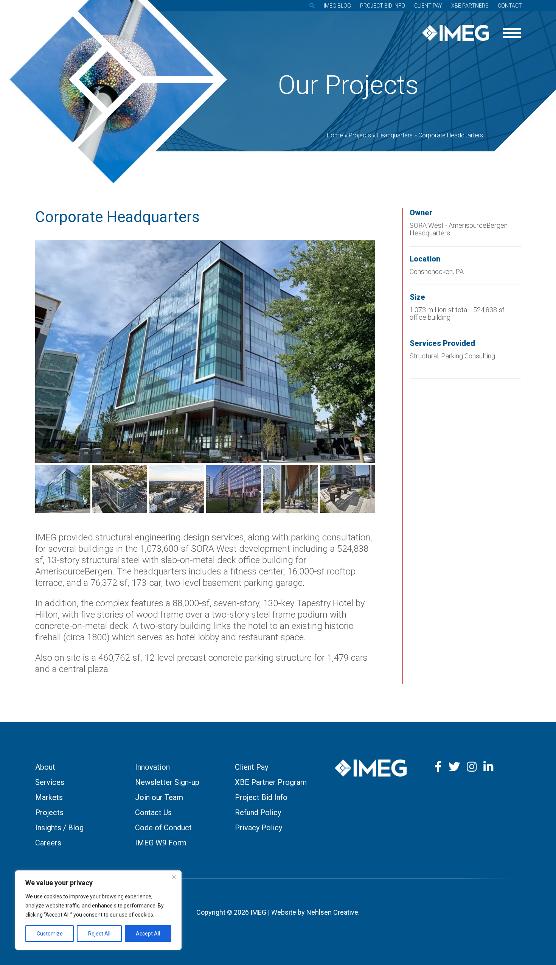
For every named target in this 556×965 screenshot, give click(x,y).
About (45, 767)
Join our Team (159, 797)
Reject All (99, 934)
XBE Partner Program (271, 782)
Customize (50, 934)
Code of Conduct (163, 827)
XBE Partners (470, 6)
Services (49, 782)
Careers (48, 842)
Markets (49, 797)
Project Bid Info (382, 6)
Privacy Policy (258, 827)
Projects (49, 812)
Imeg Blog (337, 6)
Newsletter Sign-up (167, 782)
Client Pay (428, 6)
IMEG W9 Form (160, 842)
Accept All (148, 934)
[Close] (173, 876)
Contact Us (153, 812)
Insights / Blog (59, 827)
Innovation (152, 767)
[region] (98, 910)
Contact (510, 6)
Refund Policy (258, 812)
